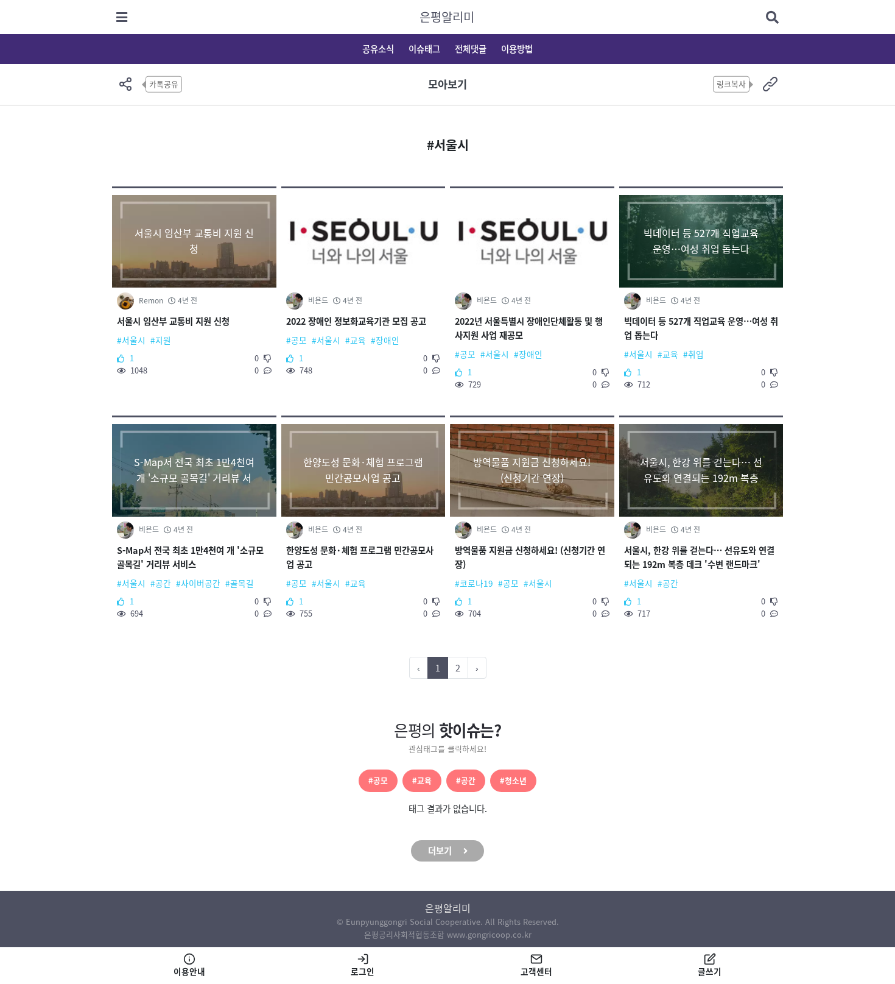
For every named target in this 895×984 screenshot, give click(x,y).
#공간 (466, 780)
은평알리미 (446, 17)
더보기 (440, 850)
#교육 (422, 780)
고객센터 (536, 971)
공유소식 (378, 48)
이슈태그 (424, 48)
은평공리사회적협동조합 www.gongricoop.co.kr (448, 934)
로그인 (362, 971)
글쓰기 (709, 971)
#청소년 (513, 780)
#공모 (378, 780)
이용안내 (189, 971)
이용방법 (517, 48)
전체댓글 (470, 48)
